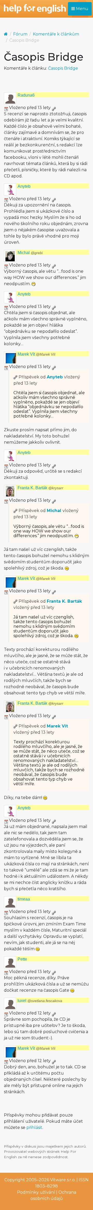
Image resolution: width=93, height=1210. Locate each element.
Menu (81, 8)
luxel (40, 1000)
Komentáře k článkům (56, 34)
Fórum (20, 34)
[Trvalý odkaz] (54, 107)
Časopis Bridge (63, 68)
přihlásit (34, 1127)
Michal (30, 252)
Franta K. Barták (40, 488)
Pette (22, 959)
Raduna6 (26, 95)
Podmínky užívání (36, 1192)
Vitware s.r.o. (62, 1179)
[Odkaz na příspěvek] (15, 376)
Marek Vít (36, 354)
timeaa (24, 899)
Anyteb (24, 186)
